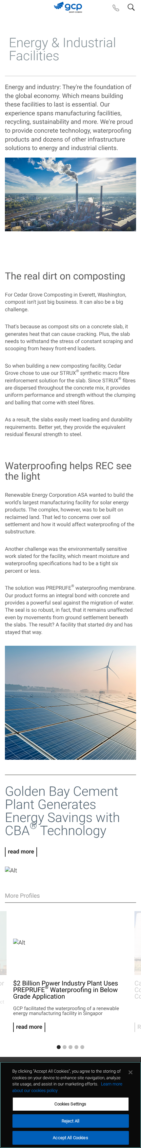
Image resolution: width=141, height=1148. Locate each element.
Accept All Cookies (70, 1137)
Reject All (70, 1121)
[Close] (130, 1072)
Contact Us (116, 9)
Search (131, 6)
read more (21, 852)
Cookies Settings (70, 1103)
